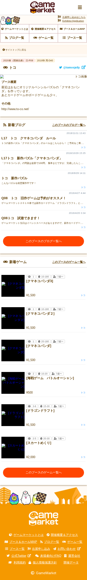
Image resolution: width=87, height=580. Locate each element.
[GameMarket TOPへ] (43, 518)
